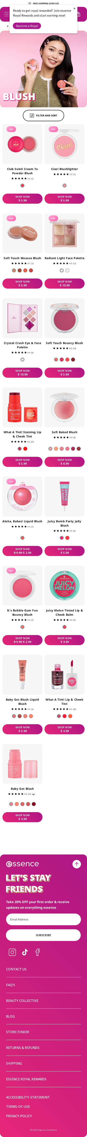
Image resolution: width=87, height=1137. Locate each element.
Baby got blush (22, 789)
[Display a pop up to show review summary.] (34, 795)
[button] (6, 14)
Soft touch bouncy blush (64, 343)
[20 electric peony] (62, 360)
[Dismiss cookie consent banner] (81, 555)
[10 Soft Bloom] (50, 448)
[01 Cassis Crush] (61, 537)
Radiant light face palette (65, 258)
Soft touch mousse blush (22, 258)
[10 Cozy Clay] (14, 270)
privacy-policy (19, 1116)
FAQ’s (10, 985)
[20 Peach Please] (56, 449)
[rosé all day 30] (22, 804)
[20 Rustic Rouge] (20, 270)
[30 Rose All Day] (62, 449)
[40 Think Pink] (67, 449)
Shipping (14, 1063)
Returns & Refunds (22, 1047)
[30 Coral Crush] (25, 270)
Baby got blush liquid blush (22, 702)
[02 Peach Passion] (67, 538)
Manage (11, 582)
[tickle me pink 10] (11, 804)
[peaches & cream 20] (17, 804)
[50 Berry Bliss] (73, 449)
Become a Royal (27, 26)
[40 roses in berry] (73, 360)
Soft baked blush (64, 432)
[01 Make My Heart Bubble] (22, 627)
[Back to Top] (76, 864)
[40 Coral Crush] (31, 716)
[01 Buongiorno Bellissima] (64, 185)
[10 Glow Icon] (61, 270)
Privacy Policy (12, 569)
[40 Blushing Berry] (31, 270)
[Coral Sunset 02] (65, 716)
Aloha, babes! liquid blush (22, 521)
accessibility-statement (28, 1097)
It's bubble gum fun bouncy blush (22, 612)
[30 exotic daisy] (67, 360)
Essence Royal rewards (26, 1079)
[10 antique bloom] (56, 359)
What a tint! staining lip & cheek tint (22, 434)
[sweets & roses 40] (28, 804)
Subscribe (43, 935)
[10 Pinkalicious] (14, 716)
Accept (68, 582)
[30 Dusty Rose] (25, 716)
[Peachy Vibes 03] (70, 716)
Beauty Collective (22, 1000)
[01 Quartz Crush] (22, 359)
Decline (36, 582)
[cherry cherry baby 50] (34, 804)
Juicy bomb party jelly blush (64, 523)
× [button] (74, 8)
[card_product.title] (22, 144)
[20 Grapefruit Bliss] (25, 449)
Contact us (16, 969)
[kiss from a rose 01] (58, 716)
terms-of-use (18, 1107)
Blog (10, 1016)
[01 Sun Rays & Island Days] (22, 537)
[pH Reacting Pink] (64, 627)
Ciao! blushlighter (64, 169)
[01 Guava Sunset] (22, 185)
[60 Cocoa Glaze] (79, 449)
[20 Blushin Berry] (20, 716)
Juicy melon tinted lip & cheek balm (64, 612)
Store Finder (17, 1032)
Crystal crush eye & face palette (22, 345)
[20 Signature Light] (67, 270)
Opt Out (18, 575)
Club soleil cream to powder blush (22, 171)
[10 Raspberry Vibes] (19, 448)
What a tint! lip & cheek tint (64, 702)
